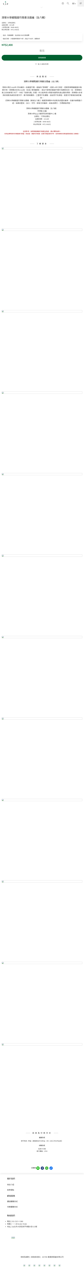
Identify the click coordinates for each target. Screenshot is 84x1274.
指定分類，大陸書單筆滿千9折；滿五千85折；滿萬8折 (21, 39)
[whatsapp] (46, 1168)
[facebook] (42, 1168)
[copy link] (51, 1168)
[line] (38, 1168)
